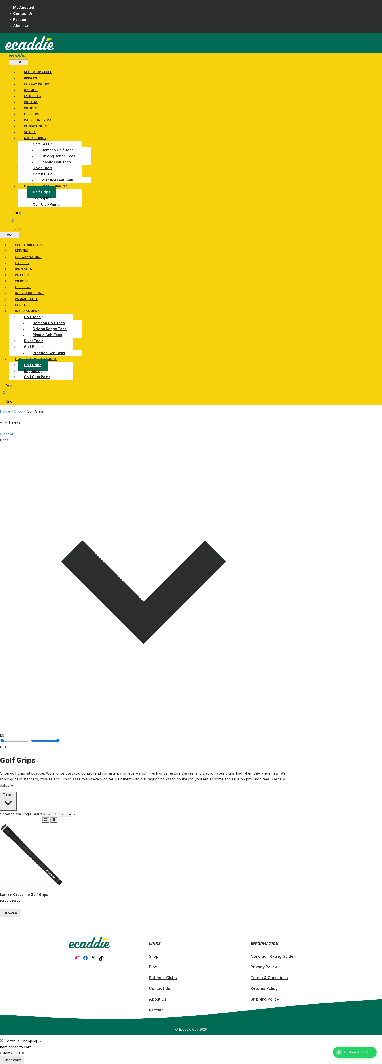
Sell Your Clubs (38, 72)
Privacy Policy (264, 967)
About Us (21, 25)
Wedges (30, 108)
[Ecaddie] (17, 56)
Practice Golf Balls (58, 180)
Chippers (31, 114)
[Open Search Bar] (18, 229)
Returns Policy (264, 988)
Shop (18, 411)
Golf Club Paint (46, 204)
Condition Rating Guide (272, 956)
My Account (23, 7)
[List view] (53, 820)
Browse (10, 913)
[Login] (152, 220)
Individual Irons (38, 120)
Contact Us (23, 13)
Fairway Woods (37, 84)
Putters (31, 102)
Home (5, 411)
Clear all (7, 434)
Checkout (12, 1060)
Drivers (30, 78)
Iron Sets (32, 96)
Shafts (30, 132)
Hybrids (31, 90)
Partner (20, 19)
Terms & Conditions (269, 977)
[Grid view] (45, 820)
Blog (153, 967)
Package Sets (35, 126)
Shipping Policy (265, 999)
